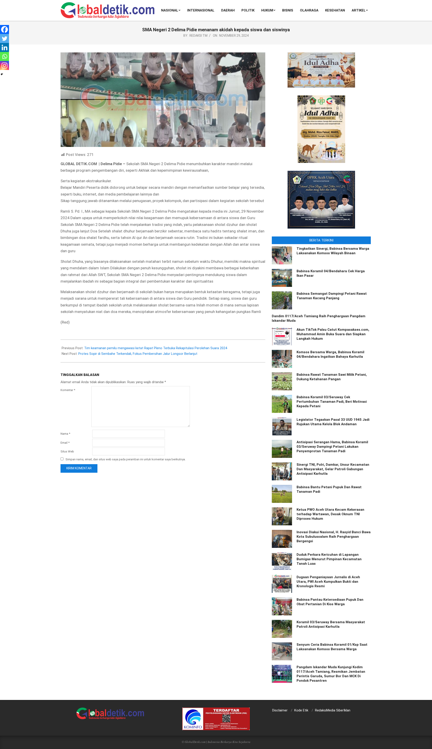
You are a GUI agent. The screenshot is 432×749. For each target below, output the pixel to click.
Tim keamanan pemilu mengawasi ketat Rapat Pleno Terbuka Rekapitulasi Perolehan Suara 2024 (155, 348)
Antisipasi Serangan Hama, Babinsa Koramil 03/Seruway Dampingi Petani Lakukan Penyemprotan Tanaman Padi (332, 446)
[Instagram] (4, 65)
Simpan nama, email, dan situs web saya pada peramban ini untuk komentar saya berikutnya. (125, 459)
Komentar (68, 390)
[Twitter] (4, 38)
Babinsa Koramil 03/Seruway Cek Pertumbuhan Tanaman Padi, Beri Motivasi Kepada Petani (332, 401)
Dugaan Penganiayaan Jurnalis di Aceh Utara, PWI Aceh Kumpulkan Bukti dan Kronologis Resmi (328, 581)
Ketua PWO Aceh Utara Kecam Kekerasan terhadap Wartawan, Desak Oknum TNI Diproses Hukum (330, 514)
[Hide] (2, 74)
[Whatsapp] (4, 56)
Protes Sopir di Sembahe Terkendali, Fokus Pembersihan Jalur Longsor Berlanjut (137, 354)
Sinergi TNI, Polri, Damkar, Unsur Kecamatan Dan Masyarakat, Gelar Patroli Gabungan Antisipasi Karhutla (333, 469)
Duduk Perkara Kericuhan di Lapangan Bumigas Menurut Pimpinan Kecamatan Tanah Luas (329, 559)
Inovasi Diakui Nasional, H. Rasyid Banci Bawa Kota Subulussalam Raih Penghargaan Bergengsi (334, 536)
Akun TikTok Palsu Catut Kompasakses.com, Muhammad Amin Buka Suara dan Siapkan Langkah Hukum (333, 334)
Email (65, 442)
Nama (65, 433)
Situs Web (67, 451)
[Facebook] (4, 29)
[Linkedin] (4, 47)
